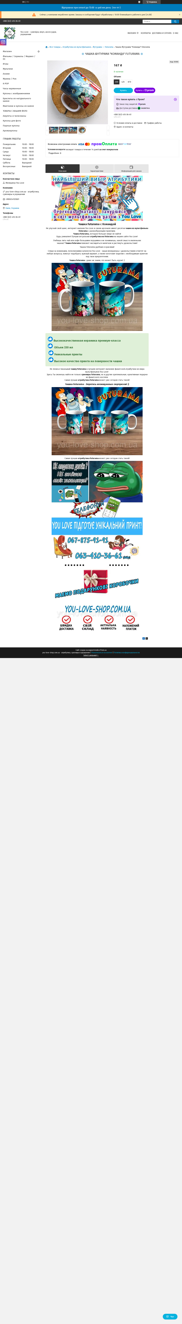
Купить (123, 90)
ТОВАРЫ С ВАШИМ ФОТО (15, 111)
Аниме (6, 73)
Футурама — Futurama (103, 47)
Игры (5, 64)
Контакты (146, 33)
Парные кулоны (11, 125)
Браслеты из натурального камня (17, 99)
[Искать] (175, 21)
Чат (172, 1316)
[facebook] (143, 639)
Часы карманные (12, 88)
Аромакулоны (10, 130)
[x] (147, 639)
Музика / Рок (9, 78)
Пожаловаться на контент (101, 653)
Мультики (8, 69)
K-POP (6, 83)
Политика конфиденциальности (127, 653)
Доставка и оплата (161, 33)
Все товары (54, 47)
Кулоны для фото (12, 120)
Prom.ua (103, 650)
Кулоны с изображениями (16, 93)
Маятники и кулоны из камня (18, 106)
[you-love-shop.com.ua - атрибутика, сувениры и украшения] (10, 33)
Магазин (132, 33)
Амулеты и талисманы (14, 116)
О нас (175, 33)
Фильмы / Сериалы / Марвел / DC (19, 57)
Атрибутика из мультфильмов (77, 47)
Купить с (140, 90)
